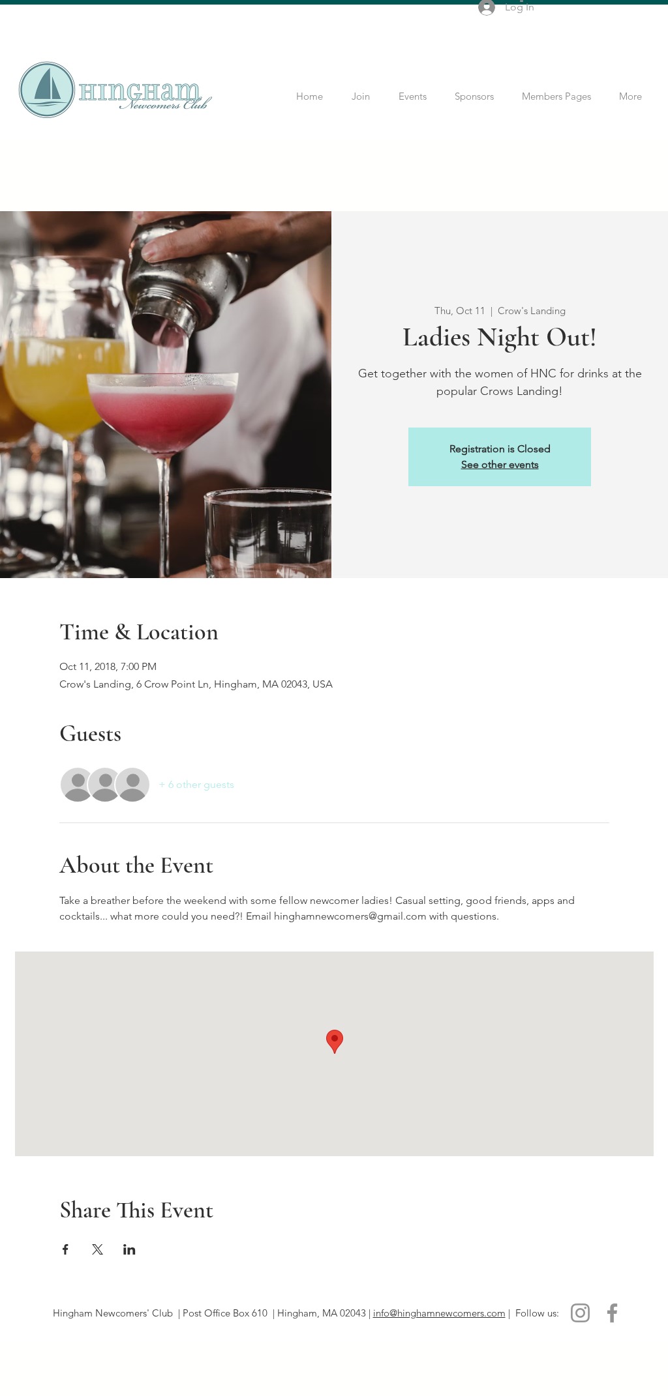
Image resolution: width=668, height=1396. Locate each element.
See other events (500, 464)
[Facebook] (612, 1313)
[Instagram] (580, 1313)
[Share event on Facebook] (65, 1249)
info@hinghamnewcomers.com (439, 1313)
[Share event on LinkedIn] (129, 1249)
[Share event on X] (97, 1249)
